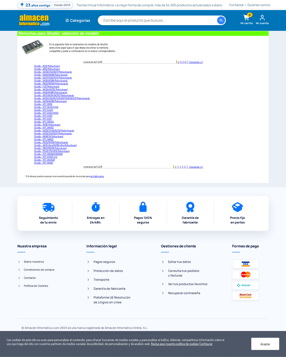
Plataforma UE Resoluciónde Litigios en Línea (112, 299)
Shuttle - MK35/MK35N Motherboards (51, 142)
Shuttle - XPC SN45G (43, 162)
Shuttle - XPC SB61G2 (43, 139)
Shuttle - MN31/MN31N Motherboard (50, 148)
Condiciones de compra (39, 269)
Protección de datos (108, 271)
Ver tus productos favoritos (187, 284)
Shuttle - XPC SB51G (43, 104)
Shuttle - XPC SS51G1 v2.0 (45, 156)
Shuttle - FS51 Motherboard (46, 86)
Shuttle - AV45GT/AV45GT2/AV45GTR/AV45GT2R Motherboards (62, 98)
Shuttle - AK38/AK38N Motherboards (51, 80)
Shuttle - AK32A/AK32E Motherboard (51, 89)
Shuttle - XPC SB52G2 (44, 121)
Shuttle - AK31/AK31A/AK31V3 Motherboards (54, 95)
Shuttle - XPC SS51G (43, 115)
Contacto (30, 278)
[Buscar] (221, 20)
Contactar (236, 4)
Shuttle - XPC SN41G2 (44, 127)
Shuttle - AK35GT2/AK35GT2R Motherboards (54, 130)
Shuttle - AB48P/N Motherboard (48, 136)
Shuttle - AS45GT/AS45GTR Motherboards (53, 71)
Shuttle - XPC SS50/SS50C (46, 112)
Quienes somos (258, 4)
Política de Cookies (36, 286)
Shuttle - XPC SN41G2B (44, 159)
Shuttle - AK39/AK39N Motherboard (50, 101)
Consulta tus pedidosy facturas (183, 273)
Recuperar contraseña (184, 293)
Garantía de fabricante (110, 289)
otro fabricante (97, 176)
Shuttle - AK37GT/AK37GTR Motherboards (53, 77)
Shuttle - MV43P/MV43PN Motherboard (52, 150)
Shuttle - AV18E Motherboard (47, 124)
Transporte (102, 280)
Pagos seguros (104, 262)
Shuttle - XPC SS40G (43, 109)
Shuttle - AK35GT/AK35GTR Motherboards (53, 133)
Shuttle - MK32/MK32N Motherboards (51, 83)
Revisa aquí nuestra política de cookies (175, 344)
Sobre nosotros (34, 262)
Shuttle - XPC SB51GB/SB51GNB (48, 153)
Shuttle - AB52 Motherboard (47, 68)
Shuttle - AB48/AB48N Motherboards (51, 74)
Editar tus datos (179, 262)
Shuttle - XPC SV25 (43, 118)
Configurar (206, 344)
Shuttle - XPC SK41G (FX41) (46, 106)
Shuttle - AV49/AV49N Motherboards (50, 92)
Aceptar (265, 344)
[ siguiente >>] (196, 61)
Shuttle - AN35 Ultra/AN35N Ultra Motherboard (55, 145)
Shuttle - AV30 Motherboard (47, 65)
